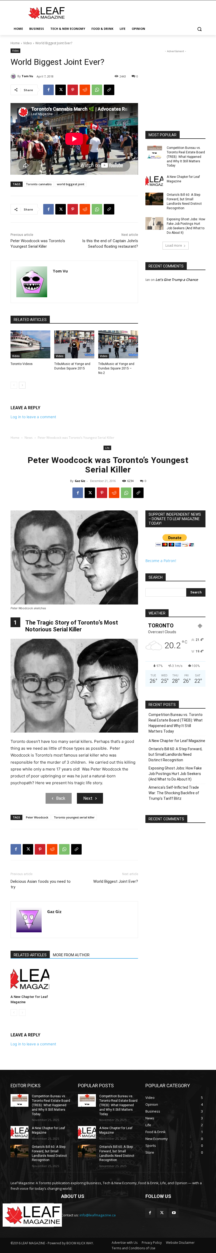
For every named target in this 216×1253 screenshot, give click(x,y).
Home (15, 43)
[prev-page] (14, 385)
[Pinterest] (72, 90)
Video (27, 43)
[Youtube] (173, 1212)
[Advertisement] (143, 12)
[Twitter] (161, 1212)
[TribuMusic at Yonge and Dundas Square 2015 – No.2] (118, 344)
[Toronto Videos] (30, 344)
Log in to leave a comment (33, 417)
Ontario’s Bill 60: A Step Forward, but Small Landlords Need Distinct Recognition (184, 201)
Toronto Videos (22, 364)
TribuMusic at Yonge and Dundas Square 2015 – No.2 (116, 368)
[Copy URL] (109, 90)
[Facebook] (48, 90)
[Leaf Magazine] (46, 13)
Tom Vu (27, 76)
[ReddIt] (85, 90)
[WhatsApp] (97, 90)
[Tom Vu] (14, 76)
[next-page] (22, 385)
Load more (173, 245)
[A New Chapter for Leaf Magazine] (154, 181)
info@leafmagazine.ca (98, 1215)
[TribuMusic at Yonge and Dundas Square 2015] (74, 344)
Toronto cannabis (39, 184)
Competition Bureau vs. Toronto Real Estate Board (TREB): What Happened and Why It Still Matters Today (186, 156)
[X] (60, 90)
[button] (199, 29)
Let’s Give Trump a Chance (176, 279)
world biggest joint (70, 184)
